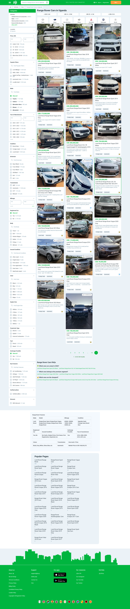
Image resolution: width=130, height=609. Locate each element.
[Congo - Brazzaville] (82, 601)
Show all (15, 96)
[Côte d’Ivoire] (65, 601)
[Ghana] (52, 601)
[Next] (96, 353)
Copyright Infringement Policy (17, 596)
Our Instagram (80, 576)
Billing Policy (12, 586)
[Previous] (62, 353)
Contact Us (34, 580)
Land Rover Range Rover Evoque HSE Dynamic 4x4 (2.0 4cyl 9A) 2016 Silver (77, 379)
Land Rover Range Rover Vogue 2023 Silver (47, 374)
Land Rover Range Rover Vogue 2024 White (70, 374)
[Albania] (86, 601)
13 (92, 352)
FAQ (32, 583)
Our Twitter (79, 583)
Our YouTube (79, 580)
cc (17, 309)
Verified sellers (20, 394)
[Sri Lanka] (73, 601)
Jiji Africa (101, 573)
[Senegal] (60, 601)
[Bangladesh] (69, 601)
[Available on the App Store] (60, 575)
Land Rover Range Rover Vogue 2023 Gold (92, 374)
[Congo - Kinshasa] (77, 601)
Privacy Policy (12, 583)
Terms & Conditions (14, 580)
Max (25, 39)
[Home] (15, 2)
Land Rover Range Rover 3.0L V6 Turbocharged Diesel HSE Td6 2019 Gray (77, 368)
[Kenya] (43, 601)
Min (12, 39)
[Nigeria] (39, 601)
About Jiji (11, 573)
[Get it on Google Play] (60, 581)
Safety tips (34, 576)
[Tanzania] (48, 601)
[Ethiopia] (56, 601)
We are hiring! (12, 576)
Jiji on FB (78, 573)
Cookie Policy (12, 592)
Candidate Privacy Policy (15, 589)
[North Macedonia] (90, 601)
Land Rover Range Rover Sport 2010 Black (47, 368)
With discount (19, 403)
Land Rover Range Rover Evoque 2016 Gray (107, 379)
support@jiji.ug (35, 573)
